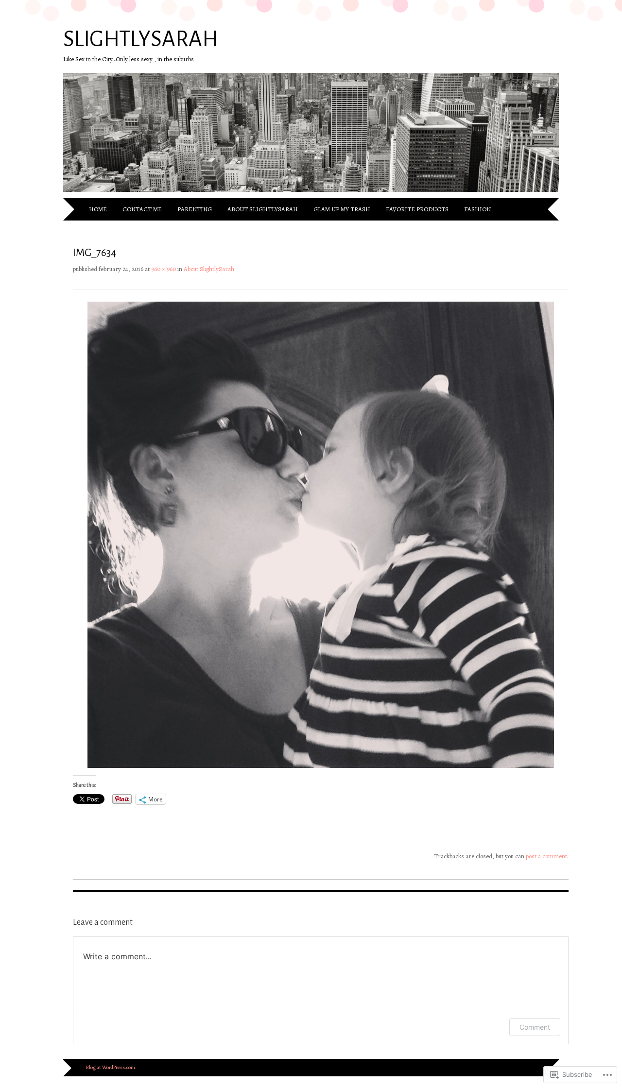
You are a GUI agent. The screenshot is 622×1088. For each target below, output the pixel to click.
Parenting (194, 209)
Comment (534, 1027)
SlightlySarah (140, 39)
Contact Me (142, 209)
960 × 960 (163, 269)
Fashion (477, 209)
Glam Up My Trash (341, 209)
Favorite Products (417, 209)
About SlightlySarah (262, 209)
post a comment (546, 856)
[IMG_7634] (320, 766)
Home (98, 209)
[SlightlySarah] (311, 192)
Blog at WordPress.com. (111, 1067)
